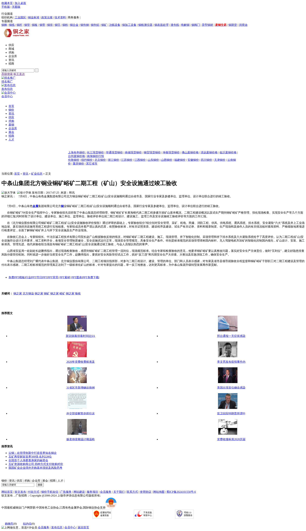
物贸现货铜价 (152, 152)
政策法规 (47, 17)
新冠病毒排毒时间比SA (80, 335)
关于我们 (119, 491)
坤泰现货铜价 (171, 152)
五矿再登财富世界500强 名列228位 (30, 456)
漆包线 (175, 24)
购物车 (9, 523)
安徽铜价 (193, 159)
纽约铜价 (87, 159)
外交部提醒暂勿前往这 (80, 413)
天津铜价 (219, 159)
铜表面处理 (161, 24)
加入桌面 (20, 3)
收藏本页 (7, 3)
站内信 (27, 523)
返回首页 (83, 527)
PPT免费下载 (91, 277)
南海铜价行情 (95, 156)
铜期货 (232, 24)
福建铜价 (180, 159)
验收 (78, 293)
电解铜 (185, 24)
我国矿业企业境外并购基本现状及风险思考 (35, 467)
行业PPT (30, 277)
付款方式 (33, 491)
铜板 (35, 24)
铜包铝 (95, 24)
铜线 (12, 24)
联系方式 (132, 491)
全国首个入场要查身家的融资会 (28, 460)
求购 (27, 480)
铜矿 (104, 24)
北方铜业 (28, 293)
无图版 (16, 6)
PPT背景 (53, 277)
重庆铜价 (78, 163)
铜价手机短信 (49, 491)
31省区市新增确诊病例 (80, 387)
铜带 (42, 24)
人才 (60, 480)
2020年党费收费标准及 (80, 361)
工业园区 (20, 17)
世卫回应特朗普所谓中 (231, 413)
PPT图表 (76, 277)
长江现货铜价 (95, 152)
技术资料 (60, 17)
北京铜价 (100, 159)
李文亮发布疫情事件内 (231, 361)
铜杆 (19, 24)
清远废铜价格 (209, 152)
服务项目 (92, 491)
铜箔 (57, 24)
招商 (53, 480)
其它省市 (91, 163)
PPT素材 (65, 277)
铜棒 (4, 24)
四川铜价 (206, 159)
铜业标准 (33, 17)
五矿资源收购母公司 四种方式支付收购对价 (35, 464)
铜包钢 (84, 24)
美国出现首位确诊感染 (231, 387)
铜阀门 (195, 24)
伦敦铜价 (73, 159)
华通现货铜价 (114, 152)
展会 (45, 480)
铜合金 (74, 24)
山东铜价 (153, 159)
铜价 (4, 480)
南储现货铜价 (133, 152)
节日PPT (41, 277)
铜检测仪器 (145, 24)
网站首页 (7, 491)
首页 (17, 173)
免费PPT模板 (16, 277)
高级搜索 (7, 74)
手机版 (5, 6)
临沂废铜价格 (228, 152)
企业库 (36, 480)
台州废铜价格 (76, 156)
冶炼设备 (114, 24)
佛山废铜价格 (190, 152)
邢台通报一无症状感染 (231, 335)
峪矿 (62, 293)
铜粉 (65, 24)
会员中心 (70, 527)
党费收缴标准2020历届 (231, 439)
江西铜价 (140, 159)
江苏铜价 (126, 159)
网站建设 (79, 491)
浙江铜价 (113, 159)
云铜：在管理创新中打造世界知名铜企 (32, 452)
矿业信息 (36, 173)
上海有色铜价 (77, 152)
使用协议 (145, 491)
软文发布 (20, 491)
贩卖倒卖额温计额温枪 (80, 439)
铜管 (27, 24)
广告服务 (66, 491)
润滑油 (243, 24)
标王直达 (19, 74)
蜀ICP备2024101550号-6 (181, 491)
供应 (19, 480)
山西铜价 (166, 159)
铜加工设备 (129, 24)
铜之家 (17, 293)
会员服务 (105, 491)
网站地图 (159, 491)
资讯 (25, 173)
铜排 (50, 24)
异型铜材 (207, 24)
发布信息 (57, 527)
